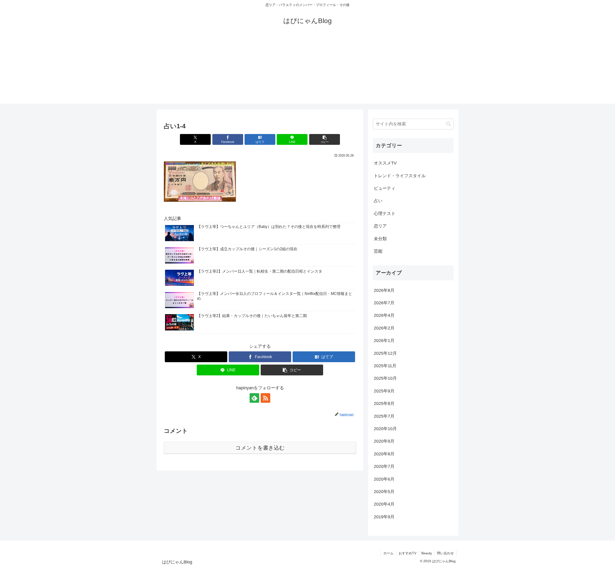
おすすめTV (407, 553)
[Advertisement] (307, 70)
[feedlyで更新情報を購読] (254, 398)
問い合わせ (445, 553)
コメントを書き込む (260, 448)
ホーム (388, 553)
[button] (324, 139)
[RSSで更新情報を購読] (265, 398)
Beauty (426, 553)
